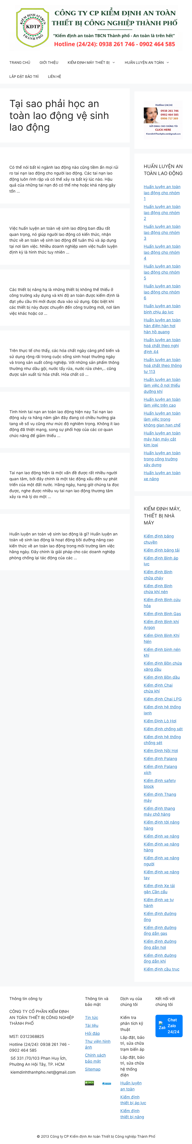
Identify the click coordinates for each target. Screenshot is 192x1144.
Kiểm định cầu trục (161, 969)
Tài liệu (91, 1025)
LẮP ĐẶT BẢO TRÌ (24, 76)
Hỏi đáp (92, 1033)
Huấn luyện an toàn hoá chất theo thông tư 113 (163, 365)
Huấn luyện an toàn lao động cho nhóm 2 (162, 212)
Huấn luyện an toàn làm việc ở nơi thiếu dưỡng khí (162, 385)
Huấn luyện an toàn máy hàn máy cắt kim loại (162, 439)
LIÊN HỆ (54, 76)
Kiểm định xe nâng (161, 836)
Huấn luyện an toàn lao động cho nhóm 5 (162, 272)
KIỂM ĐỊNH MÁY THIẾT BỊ (89, 62)
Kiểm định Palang (160, 758)
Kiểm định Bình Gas (162, 613)
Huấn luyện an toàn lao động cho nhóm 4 (162, 252)
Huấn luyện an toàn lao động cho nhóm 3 (162, 232)
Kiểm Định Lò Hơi (160, 721)
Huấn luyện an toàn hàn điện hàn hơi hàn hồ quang (162, 326)
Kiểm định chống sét (163, 729)
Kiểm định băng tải (162, 550)
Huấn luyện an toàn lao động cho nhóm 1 (162, 192)
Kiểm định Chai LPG (163, 699)
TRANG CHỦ (19, 62)
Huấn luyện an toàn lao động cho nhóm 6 (162, 292)
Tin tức (91, 1017)
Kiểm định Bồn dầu (162, 677)
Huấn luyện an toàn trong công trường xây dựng (162, 459)
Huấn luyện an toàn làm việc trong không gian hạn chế (162, 419)
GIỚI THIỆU (49, 62)
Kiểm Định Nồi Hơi (161, 750)
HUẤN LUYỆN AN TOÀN (144, 62)
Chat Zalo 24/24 (173, 1026)
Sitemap (92, 1069)
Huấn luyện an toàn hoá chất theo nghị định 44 (162, 345)
